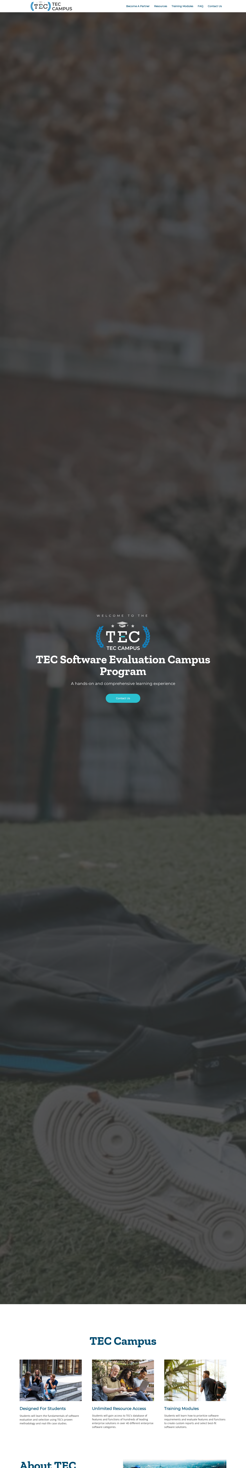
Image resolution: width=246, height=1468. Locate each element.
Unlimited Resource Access (119, 1408)
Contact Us (215, 6)
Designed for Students (43, 1408)
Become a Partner (138, 6)
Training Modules (182, 6)
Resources (160, 6)
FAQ (200, 6)
